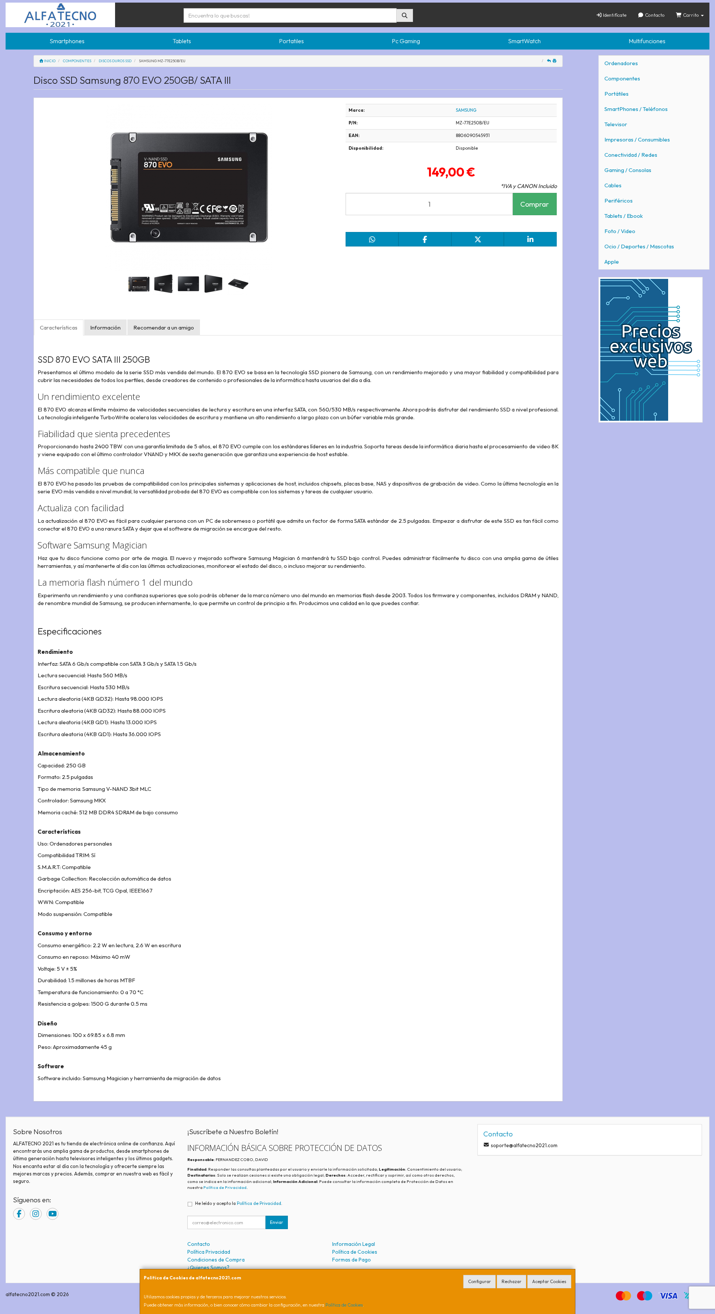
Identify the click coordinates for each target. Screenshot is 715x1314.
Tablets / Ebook (623, 215)
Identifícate (614, 15)
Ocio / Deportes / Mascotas (639, 246)
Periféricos (618, 200)
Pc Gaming (406, 41)
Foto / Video (619, 231)
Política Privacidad (208, 1251)
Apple (611, 261)
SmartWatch (524, 41)
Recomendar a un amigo (163, 327)
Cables (613, 185)
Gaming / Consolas (627, 170)
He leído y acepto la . (238, 1203)
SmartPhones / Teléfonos (636, 108)
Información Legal (353, 1244)
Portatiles (291, 41)
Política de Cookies (344, 1305)
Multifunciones (647, 41)
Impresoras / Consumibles (637, 139)
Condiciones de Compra (216, 1259)
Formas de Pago (351, 1259)
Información (105, 327)
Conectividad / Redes (630, 154)
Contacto (654, 15)
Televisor (615, 124)
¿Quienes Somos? (208, 1267)
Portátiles (616, 93)
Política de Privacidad (225, 1187)
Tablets (181, 41)
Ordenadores (621, 63)
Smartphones (67, 41)
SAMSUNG (466, 110)
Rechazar (511, 1281)
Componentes (622, 78)
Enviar (276, 1222)
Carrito (691, 15)
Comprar (534, 204)
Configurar (479, 1281)
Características (58, 327)
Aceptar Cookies (549, 1281)
